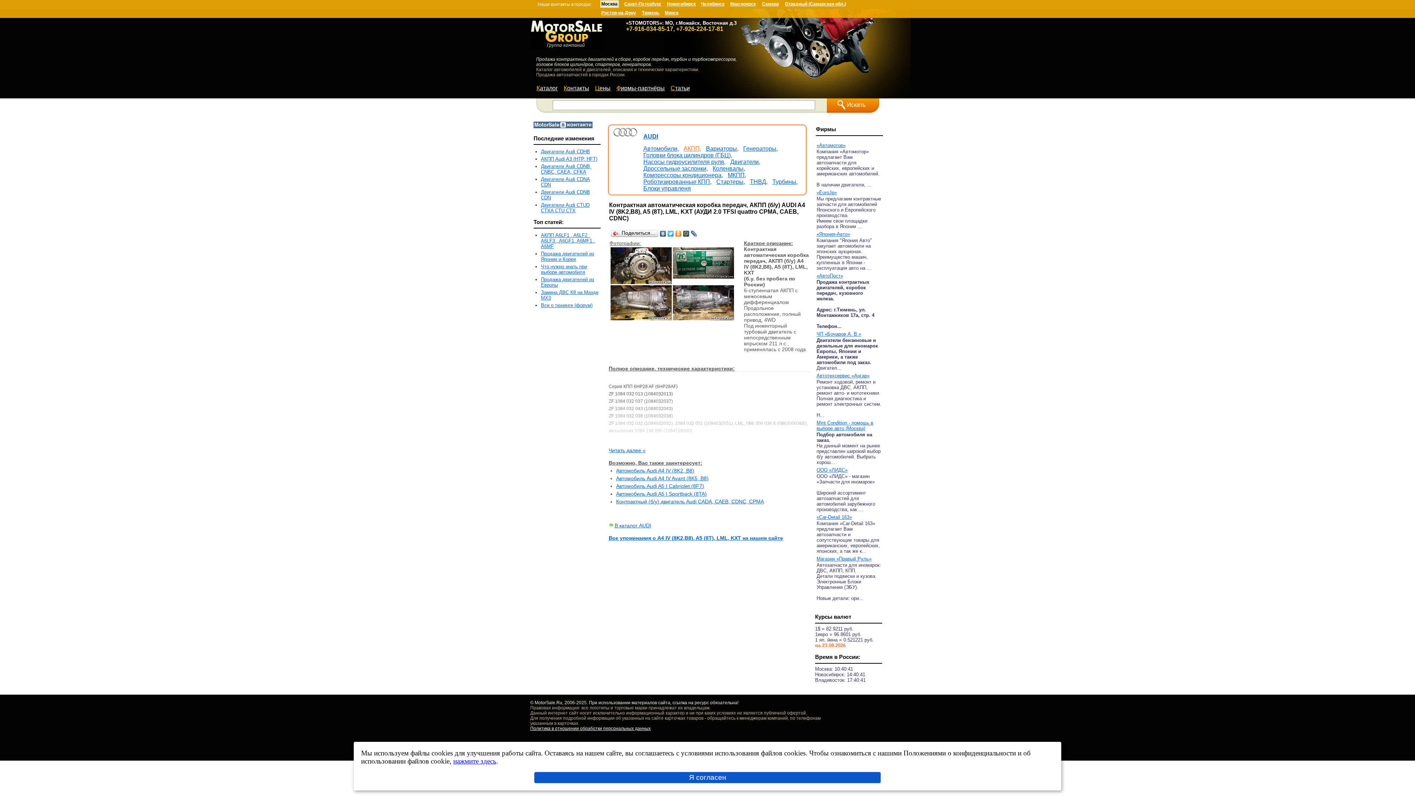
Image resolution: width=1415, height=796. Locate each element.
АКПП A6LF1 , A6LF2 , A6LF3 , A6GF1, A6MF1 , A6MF (568, 241)
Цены (603, 88)
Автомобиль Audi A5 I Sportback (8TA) (661, 494)
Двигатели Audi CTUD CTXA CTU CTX (565, 207)
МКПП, (737, 175)
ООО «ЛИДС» (832, 470)
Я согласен (707, 777)
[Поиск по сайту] (853, 105)
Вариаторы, (722, 149)
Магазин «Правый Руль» (844, 559)
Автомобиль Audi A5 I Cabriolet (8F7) (660, 486)
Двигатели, (745, 162)
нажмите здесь (474, 761)
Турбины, (785, 182)
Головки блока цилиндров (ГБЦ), (687, 155)
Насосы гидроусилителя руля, (684, 162)
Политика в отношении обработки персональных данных (590, 728)
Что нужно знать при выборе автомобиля (564, 269)
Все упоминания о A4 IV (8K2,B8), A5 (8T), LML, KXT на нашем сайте (696, 538)
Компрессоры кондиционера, (683, 175)
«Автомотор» (831, 145)
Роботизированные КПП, (677, 182)
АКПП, (692, 149)
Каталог (547, 88)
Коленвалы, (729, 168)
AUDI (650, 136)
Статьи (680, 88)
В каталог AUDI (633, 525)
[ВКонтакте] (663, 233)
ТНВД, (759, 182)
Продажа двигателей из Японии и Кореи (567, 256)
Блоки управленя (667, 188)
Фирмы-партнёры (640, 88)
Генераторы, (760, 149)
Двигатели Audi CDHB (565, 151)
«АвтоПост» (830, 276)
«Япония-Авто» (833, 234)
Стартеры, (730, 182)
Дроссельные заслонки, (675, 168)
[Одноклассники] (678, 233)
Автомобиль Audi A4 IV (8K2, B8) (655, 471)
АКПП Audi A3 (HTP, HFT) (569, 159)
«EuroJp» (827, 192)
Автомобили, (661, 149)
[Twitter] (671, 233)
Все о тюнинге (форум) (567, 305)
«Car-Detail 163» (834, 517)
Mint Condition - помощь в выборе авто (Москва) (845, 425)
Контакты (576, 88)
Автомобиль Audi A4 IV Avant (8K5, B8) (662, 478)
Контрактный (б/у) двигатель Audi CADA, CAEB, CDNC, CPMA (690, 502)
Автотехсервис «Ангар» (843, 375)
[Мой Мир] (686, 233)
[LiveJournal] (694, 233)
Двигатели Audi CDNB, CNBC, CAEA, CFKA (566, 169)
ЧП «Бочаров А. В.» (839, 334)
